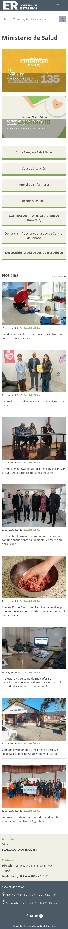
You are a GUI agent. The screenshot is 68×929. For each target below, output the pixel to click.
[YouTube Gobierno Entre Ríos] (32, 916)
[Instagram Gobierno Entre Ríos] (41, 916)
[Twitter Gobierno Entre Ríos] (37, 916)
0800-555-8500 (14, 895)
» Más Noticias (59, 276)
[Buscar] (62, 19)
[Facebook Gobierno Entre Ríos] (27, 916)
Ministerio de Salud (30, 37)
